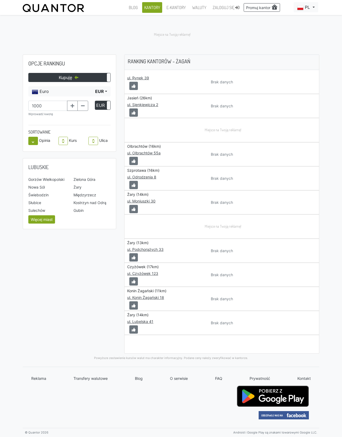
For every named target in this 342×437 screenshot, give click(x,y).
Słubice (34, 202)
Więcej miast (42, 219)
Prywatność (260, 378)
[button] (306, 7)
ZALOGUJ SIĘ (224, 7)
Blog (139, 378)
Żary (77, 187)
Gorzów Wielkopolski (46, 179)
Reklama (38, 378)
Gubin (78, 210)
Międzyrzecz (84, 195)
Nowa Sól (36, 187)
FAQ (218, 378)
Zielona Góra (84, 179)
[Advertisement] (171, 35)
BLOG (133, 7)
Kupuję (66, 77)
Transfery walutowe (90, 378)
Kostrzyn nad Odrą (89, 202)
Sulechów (36, 210)
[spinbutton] (47, 106)
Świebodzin (38, 195)
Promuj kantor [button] (258, 7)
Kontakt (304, 378)
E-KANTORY (176, 7)
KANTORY (152, 7)
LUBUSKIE (38, 166)
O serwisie (179, 378)
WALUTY (199, 7)
